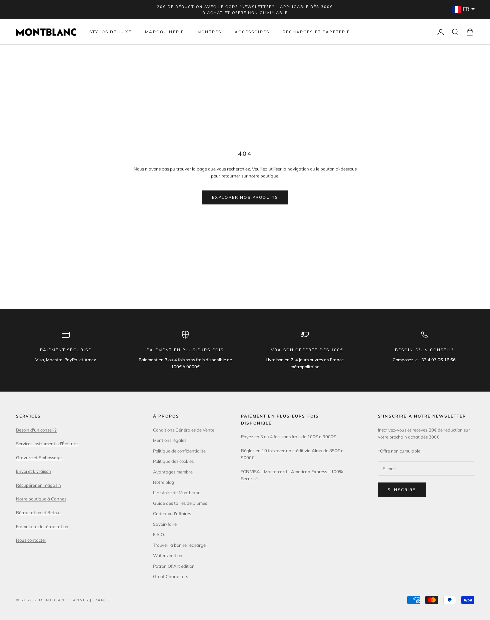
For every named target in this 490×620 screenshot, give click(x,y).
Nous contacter (31, 540)
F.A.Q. (159, 534)
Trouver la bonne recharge (179, 545)
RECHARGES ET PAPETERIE (316, 31)
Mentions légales (169, 440)
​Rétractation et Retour (38, 512)
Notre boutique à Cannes (41, 498)
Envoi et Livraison (33, 471)
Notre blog (163, 482)
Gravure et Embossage (39, 457)
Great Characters (170, 576)
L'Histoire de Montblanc (176, 492)
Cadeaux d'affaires (172, 513)
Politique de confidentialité (179, 451)
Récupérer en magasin (38, 485)
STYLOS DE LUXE (110, 31)
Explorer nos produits (245, 197)
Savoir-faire (165, 524)
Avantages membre (173, 471)
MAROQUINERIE (164, 31)
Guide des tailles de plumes (180, 503)
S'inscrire (402, 489)
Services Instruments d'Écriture (47, 443)
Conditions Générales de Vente (183, 430)
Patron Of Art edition (174, 566)
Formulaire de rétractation (42, 526)
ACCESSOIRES (252, 31)
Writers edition (167, 555)
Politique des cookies (173, 461)
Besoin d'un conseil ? (36, 430)
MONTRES (209, 31)
